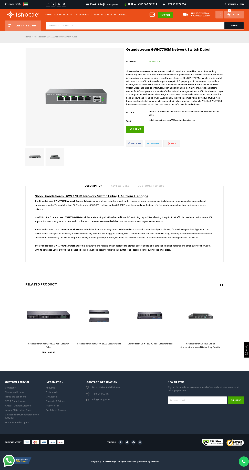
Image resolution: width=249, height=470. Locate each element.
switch (188, 120)
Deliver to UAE (14, 4)
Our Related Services (56, 410)
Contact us (10, 387)
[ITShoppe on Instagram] (64, 4)
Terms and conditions (15, 396)
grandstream (160, 120)
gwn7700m (171, 120)
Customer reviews (151, 186)
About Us (50, 387)
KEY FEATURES (120, 186)
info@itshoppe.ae (101, 399)
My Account (51, 396)
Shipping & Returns (14, 392)
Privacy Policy (52, 405)
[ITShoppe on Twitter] (53, 4)
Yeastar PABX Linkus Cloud (18, 410)
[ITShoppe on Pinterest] (59, 4)
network (180, 120)
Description (93, 186)
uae (193, 120)
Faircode (155, 462)
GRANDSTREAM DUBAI (159, 111)
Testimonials (52, 392)
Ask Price (135, 129)
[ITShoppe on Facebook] (48, 4)
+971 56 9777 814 (100, 394)
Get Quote (165, 15)
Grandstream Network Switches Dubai (186, 111)
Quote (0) (246, 350)
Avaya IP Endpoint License (18, 405)
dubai (151, 120)
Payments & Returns (55, 401)
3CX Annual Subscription (17, 422)
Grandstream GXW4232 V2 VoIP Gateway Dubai (150, 344)
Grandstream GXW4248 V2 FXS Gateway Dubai (99, 344)
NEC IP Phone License (15, 401)
